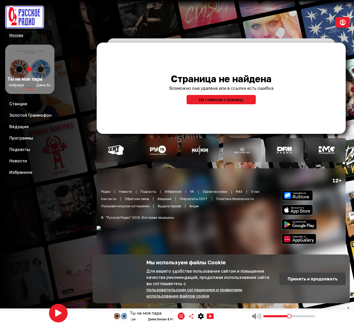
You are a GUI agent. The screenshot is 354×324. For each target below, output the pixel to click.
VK (192, 192)
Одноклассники (215, 192)
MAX (239, 192)
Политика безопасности (235, 199)
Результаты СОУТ (194, 199)
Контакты (108, 199)
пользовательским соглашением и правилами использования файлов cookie (194, 293)
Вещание (164, 199)
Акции (194, 206)
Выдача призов (169, 206)
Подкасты (148, 192)
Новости (125, 192)
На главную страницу (221, 99)
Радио (105, 192)
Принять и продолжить (312, 278)
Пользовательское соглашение (125, 206)
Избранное (173, 192)
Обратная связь (137, 199)
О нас (255, 192)
